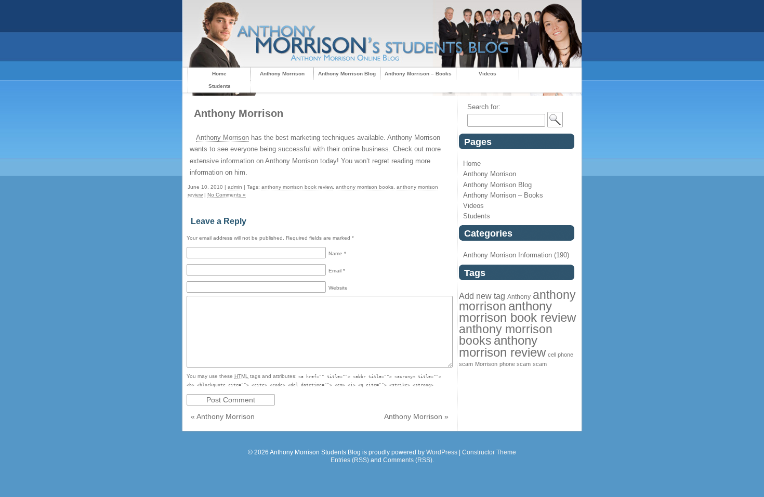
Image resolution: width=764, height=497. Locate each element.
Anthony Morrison (282, 73)
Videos (487, 73)
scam (540, 364)
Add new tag (482, 295)
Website (338, 288)
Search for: (483, 107)
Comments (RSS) (407, 460)
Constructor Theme (489, 452)
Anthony (519, 296)
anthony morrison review (502, 346)
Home (219, 73)
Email (336, 270)
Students (219, 86)
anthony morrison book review (297, 187)
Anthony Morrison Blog (347, 73)
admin (235, 187)
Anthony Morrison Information (507, 255)
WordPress (441, 452)
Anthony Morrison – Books (418, 73)
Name (337, 253)
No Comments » (226, 195)
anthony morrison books (364, 187)
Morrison (486, 364)
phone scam (515, 364)
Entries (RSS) (350, 460)
